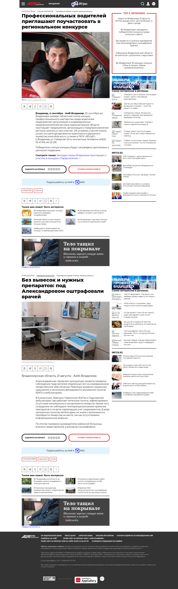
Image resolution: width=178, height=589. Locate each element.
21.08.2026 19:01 (28, 276)
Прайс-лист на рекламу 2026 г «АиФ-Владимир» (83, 538)
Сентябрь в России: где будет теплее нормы (139, 176)
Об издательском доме (51, 536)
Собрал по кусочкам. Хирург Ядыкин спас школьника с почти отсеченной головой (140, 142)
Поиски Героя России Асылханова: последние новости (138, 357)
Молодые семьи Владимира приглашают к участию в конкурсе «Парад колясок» (71, 157)
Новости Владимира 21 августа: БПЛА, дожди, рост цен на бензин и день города (134, 20)
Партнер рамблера (64, 579)
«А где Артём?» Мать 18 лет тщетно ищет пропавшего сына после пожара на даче (139, 315)
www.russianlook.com (36, 100)
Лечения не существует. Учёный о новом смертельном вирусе (138, 123)
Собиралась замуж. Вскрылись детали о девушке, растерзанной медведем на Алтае (138, 115)
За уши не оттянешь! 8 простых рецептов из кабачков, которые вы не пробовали (140, 324)
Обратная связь (86, 536)
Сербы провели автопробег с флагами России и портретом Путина (139, 194)
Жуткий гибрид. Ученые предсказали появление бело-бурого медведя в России (140, 342)
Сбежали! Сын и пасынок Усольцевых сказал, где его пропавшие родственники (140, 97)
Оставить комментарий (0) (89, 169)
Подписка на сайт (49, 538)
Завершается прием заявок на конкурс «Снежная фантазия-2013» (49, 229)
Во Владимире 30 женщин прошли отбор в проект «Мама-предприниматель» (134, 65)
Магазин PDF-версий (105, 536)
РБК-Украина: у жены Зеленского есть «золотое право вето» (137, 157)
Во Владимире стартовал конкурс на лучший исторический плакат (92, 220)
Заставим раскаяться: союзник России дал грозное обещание (136, 185)
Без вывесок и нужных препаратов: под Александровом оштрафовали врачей (134, 43)
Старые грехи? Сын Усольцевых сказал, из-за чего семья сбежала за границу (139, 133)
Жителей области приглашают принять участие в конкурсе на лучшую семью (47, 221)
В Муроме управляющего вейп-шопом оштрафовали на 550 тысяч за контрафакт (91, 481)
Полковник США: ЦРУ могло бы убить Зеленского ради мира (137, 366)
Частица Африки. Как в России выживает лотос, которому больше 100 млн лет (139, 333)
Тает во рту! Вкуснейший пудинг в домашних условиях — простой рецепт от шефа (138, 106)
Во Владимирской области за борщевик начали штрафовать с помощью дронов (48, 481)
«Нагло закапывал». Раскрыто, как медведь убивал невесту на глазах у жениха (139, 296)
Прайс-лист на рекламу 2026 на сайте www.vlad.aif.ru (65, 541)
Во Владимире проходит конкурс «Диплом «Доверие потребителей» (48, 213)
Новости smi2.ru (31, 267)
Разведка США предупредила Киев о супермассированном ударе (138, 394)
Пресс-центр (70, 536)
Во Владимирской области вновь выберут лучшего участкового (92, 212)
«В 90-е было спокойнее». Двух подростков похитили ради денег (138, 304)
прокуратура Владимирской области (38, 362)
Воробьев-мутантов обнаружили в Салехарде (138, 167)
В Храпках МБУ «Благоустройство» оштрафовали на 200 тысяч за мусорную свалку (92, 490)
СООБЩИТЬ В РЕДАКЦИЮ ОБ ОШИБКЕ (107, 541)
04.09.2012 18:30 (28, 11)
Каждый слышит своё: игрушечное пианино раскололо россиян (138, 375)
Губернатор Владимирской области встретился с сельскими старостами (134, 54)
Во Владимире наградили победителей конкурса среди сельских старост (134, 32)
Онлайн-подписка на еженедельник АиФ (135, 536)
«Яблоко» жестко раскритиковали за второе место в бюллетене (139, 385)
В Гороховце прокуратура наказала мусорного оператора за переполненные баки (49, 490)
